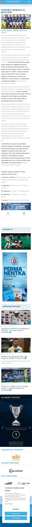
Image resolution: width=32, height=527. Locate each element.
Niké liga (12, 384)
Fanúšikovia (13, 326)
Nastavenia (16, 509)
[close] (26, 484)
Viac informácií (9, 503)
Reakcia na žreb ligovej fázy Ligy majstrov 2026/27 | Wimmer (14, 357)
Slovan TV (12, 354)
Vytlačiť (24, 215)
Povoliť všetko (16, 518)
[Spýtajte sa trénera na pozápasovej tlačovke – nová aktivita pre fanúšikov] (16, 317)
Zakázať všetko (16, 513)
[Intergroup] (8, 484)
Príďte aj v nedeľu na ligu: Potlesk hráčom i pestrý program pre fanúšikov (14, 388)
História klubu (16, 443)
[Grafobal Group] (24, 484)
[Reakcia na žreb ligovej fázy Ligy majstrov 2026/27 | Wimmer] (16, 345)
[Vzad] (2, 427)
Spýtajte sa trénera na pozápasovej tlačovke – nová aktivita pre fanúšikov (15, 330)
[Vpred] (30, 427)
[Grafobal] (16, 471)
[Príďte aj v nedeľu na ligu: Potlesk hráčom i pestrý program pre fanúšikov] (16, 375)
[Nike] (16, 457)
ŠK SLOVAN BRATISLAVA (14, 2)
